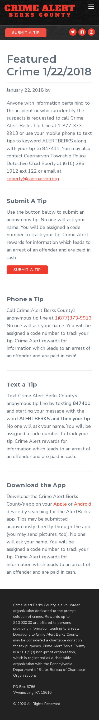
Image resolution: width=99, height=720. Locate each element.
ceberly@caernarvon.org (33, 179)
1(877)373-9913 (73, 318)
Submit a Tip (27, 269)
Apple (60, 504)
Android (82, 504)
